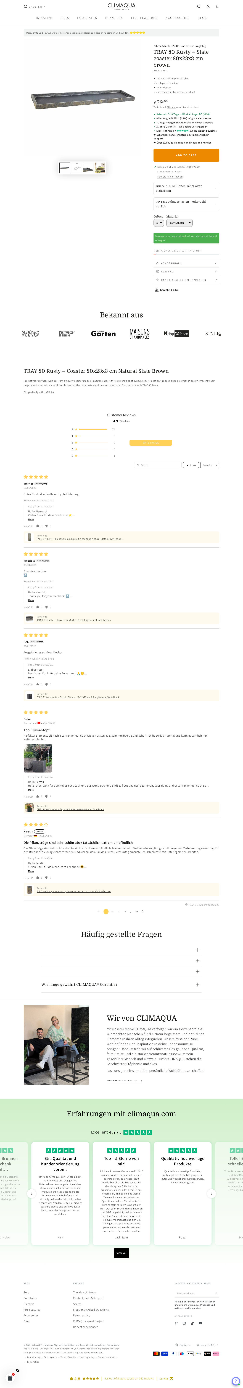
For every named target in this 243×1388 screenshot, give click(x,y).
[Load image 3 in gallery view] (88, 168)
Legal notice (33, 1361)
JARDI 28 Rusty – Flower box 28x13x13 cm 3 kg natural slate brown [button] (74, 620)
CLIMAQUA (37, 1345)
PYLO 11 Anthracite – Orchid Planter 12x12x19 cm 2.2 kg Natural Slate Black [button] (78, 697)
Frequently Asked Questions (91, 1310)
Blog (26, 1321)
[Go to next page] (144, 911)
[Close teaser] (18, 1370)
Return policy (81, 1315)
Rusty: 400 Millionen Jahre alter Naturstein (179, 188)
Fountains (30, 1298)
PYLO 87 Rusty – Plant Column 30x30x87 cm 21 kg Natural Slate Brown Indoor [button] (80, 538)
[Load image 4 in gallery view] (100, 168)
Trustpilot (199, 130)
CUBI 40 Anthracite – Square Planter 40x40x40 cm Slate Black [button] (70, 809)
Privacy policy (50, 1357)
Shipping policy (86, 1357)
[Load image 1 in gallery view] (64, 168)
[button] (199, 6)
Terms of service (68, 1357)
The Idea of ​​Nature (85, 1292)
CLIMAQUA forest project (88, 1321)
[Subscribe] (217, 1293)
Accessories (31, 1315)
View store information (170, 176)
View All (122, 1253)
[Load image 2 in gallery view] (76, 168)
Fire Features (32, 1310)
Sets (26, 1292)
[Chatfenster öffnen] (236, 1381)
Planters (29, 1304)
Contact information (107, 1357)
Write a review (151, 442)
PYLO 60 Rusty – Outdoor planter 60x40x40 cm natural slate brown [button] (74, 891)
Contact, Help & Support (88, 1298)
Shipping (171, 107)
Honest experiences (85, 1327)
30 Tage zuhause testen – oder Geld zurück (181, 204)
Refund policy (33, 1357)
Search (77, 1304)
